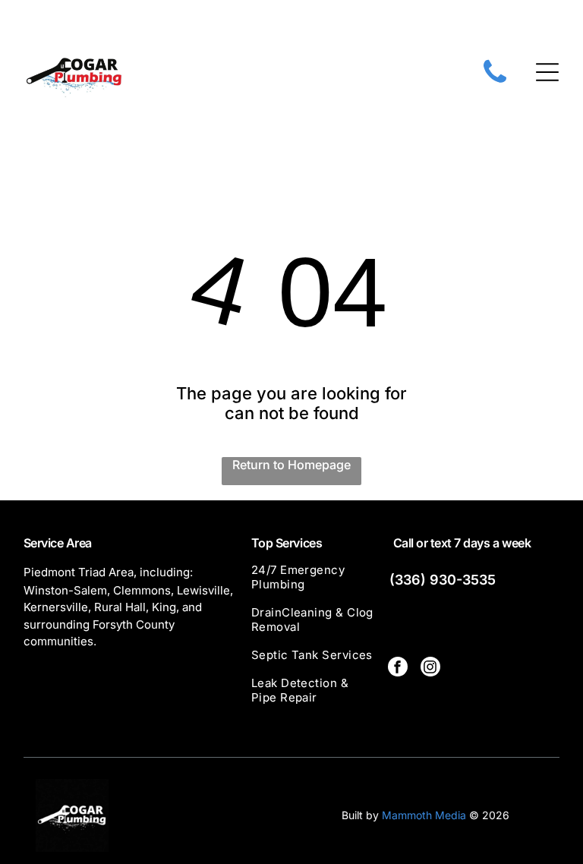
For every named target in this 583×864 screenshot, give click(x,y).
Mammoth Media (424, 815)
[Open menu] (547, 72)
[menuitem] (314, 584)
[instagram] (430, 668)
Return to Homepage (291, 464)
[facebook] (398, 668)
